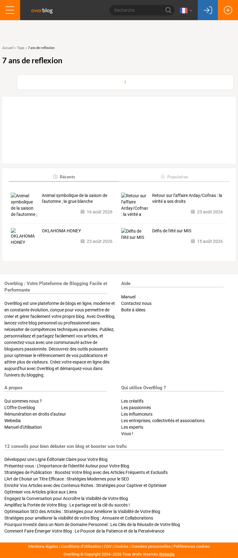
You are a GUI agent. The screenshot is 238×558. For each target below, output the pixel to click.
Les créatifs (132, 401)
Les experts (132, 427)
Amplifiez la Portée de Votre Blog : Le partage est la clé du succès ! (67, 504)
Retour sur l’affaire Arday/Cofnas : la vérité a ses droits (187, 198)
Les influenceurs (136, 414)
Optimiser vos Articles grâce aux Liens (40, 491)
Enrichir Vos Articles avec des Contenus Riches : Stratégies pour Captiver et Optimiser (85, 485)
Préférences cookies (192, 546)
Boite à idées (133, 309)
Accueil (8, 48)
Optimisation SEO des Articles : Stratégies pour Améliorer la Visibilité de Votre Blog (82, 511)
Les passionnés (136, 407)
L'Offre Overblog (19, 407)
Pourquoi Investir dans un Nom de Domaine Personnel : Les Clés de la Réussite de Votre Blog (92, 524)
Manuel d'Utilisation (23, 427)
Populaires (177, 176)
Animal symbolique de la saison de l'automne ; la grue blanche (74, 198)
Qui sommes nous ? (23, 401)
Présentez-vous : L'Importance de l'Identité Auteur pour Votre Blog (66, 465)
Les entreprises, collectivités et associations (163, 420)
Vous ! (127, 433)
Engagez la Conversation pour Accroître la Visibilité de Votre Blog (66, 498)
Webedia (12, 420)
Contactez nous (136, 303)
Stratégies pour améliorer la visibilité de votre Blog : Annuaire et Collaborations (78, 518)
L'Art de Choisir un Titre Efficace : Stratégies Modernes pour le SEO (66, 478)
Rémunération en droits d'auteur (35, 414)
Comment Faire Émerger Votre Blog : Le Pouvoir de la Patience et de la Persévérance (84, 531)
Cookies (121, 546)
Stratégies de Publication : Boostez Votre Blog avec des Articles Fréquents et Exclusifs (86, 472)
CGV (108, 546)
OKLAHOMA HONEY (61, 230)
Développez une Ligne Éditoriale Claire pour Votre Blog (56, 459)
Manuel (128, 296)
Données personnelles (151, 546)
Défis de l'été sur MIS (171, 230)
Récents (67, 176)
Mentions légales (43, 546)
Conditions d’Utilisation (81, 546)
